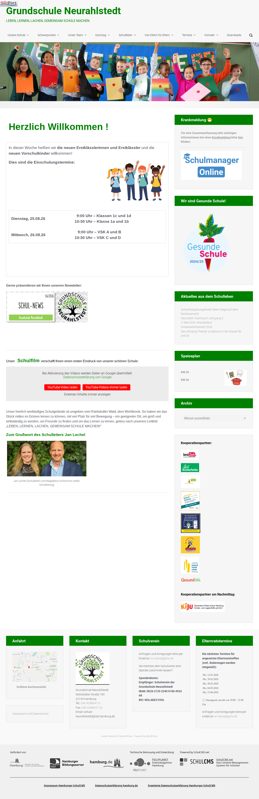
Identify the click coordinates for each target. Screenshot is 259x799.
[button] (19, 71)
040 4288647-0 (90, 703)
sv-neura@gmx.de (162, 658)
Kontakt (210, 35)
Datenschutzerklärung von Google (87, 377)
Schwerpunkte (47, 35)
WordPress (151, 736)
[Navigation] (8, 3)
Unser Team (75, 35)
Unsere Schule (16, 35)
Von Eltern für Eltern (157, 35)
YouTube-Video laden (62, 387)
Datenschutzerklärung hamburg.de (116, 785)
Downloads (234, 35)
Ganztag (100, 35)
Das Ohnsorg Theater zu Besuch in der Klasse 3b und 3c (211, 334)
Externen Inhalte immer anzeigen (87, 394)
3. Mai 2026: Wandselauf (196, 322)
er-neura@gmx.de (226, 716)
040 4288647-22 (92, 707)
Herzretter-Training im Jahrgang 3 (202, 318)
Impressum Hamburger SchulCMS (64, 785)
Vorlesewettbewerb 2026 (196, 327)
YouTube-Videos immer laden (106, 387)
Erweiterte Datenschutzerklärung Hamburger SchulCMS (181, 785)
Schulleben (125, 35)
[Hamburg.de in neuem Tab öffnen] (107, 763)
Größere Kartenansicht (31, 687)
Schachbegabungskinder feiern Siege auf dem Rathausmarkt (209, 312)
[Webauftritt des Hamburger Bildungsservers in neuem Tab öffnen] (67, 763)
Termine (187, 35)
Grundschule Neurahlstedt (63, 11)
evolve (105, 736)
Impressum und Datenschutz (30, 713)
